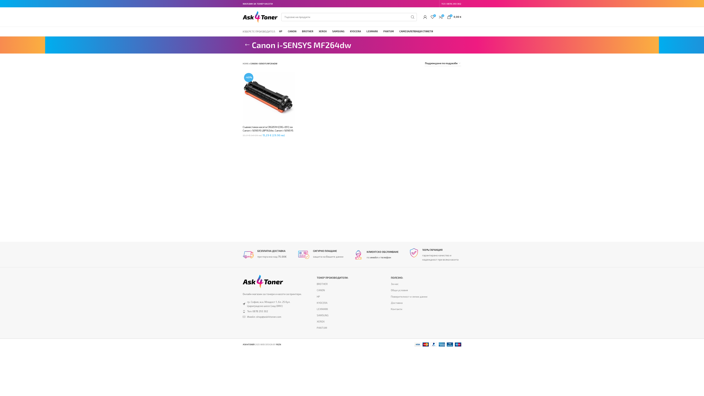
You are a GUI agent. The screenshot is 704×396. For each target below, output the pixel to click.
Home (245, 63)
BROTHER (322, 283)
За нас (395, 283)
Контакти (396, 309)
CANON (321, 290)
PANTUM (322, 327)
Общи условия (399, 290)
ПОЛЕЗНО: (397, 277)
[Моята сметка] (425, 17)
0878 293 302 (453, 3)
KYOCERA (322, 302)
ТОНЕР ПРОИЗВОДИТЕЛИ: (332, 277)
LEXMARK (322, 309)
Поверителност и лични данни (409, 296)
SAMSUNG (323, 315)
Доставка (397, 302)
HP (318, 296)
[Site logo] (260, 16)
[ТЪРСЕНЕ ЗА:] (412, 17)
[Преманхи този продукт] (272, 311)
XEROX (321, 321)
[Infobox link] (269, 254)
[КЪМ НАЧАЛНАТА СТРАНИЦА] (247, 45)
